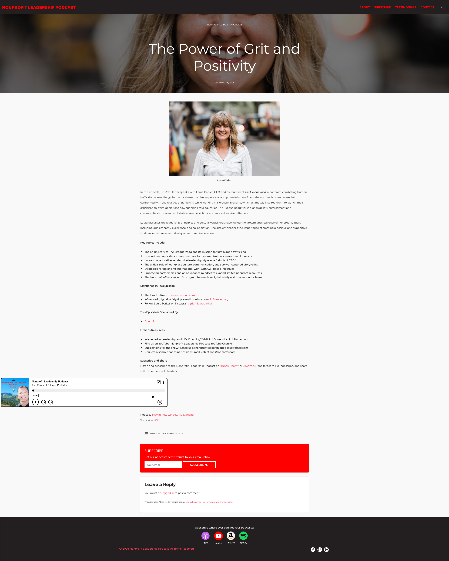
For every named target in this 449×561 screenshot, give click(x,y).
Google (218, 543)
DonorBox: (151, 321)
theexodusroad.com (181, 295)
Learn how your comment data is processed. (209, 502)
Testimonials (405, 7)
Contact (427, 7)
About (365, 7)
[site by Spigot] (326, 549)
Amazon (248, 366)
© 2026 (156, 548)
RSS (156, 420)
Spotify (234, 366)
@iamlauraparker (200, 303)
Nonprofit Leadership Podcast (39, 7)
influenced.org (219, 299)
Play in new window (165, 414)
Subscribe (382, 7)
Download (187, 414)
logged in (168, 493)
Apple (205, 542)
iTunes (224, 366)
